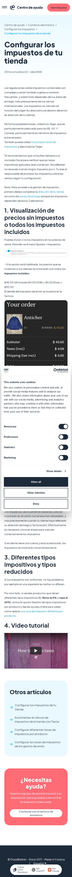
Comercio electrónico (41, 24)
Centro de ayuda (14, 24)
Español (38, 863)
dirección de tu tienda (51, 191)
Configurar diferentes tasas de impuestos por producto (35, 732)
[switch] (63, 437)
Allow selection (36, 492)
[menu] (4, 7)
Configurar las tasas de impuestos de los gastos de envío (37, 744)
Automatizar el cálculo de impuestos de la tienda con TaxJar (37, 719)
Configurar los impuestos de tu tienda (27, 33)
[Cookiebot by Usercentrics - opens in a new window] (53, 370)
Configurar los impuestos (19, 29)
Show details (54, 471)
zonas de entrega (30, 196)
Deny (36, 503)
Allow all (36, 481)
